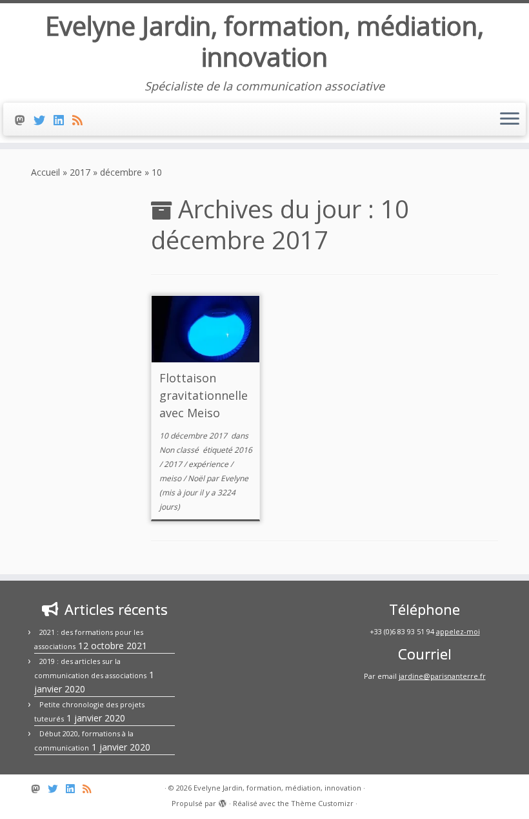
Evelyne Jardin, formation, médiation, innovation (264, 41)
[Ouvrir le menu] (509, 119)
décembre (121, 172)
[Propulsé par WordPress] (222, 800)
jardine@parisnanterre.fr (442, 676)
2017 (80, 172)
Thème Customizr (322, 803)
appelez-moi (458, 631)
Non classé (180, 449)
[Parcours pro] (63, 120)
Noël (197, 478)
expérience (209, 464)
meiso (171, 478)
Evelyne (234, 478)
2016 (243, 449)
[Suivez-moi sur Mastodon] (24, 120)
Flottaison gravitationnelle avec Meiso (203, 395)
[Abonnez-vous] (81, 120)
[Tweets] (44, 120)
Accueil (45, 172)
